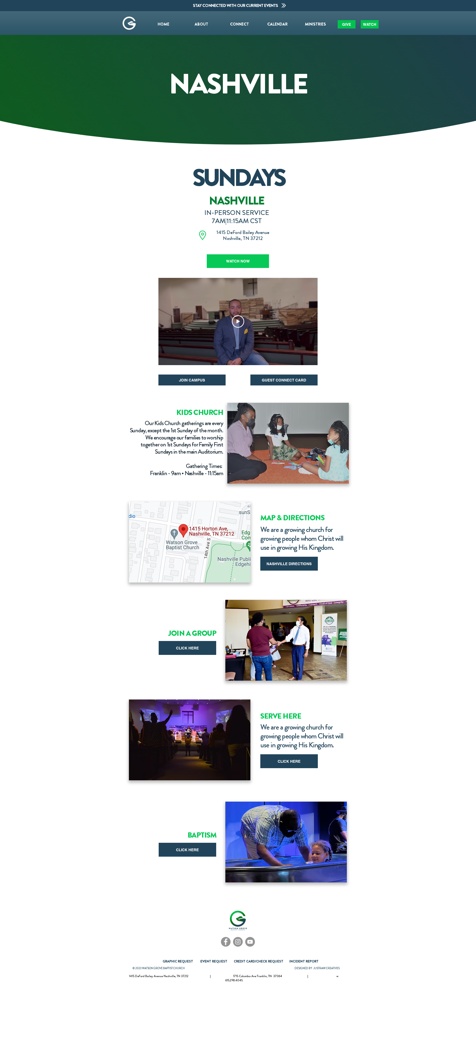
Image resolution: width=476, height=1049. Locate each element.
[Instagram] (238, 942)
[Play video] (238, 321)
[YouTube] (250, 942)
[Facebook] (226, 942)
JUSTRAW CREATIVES (326, 968)
